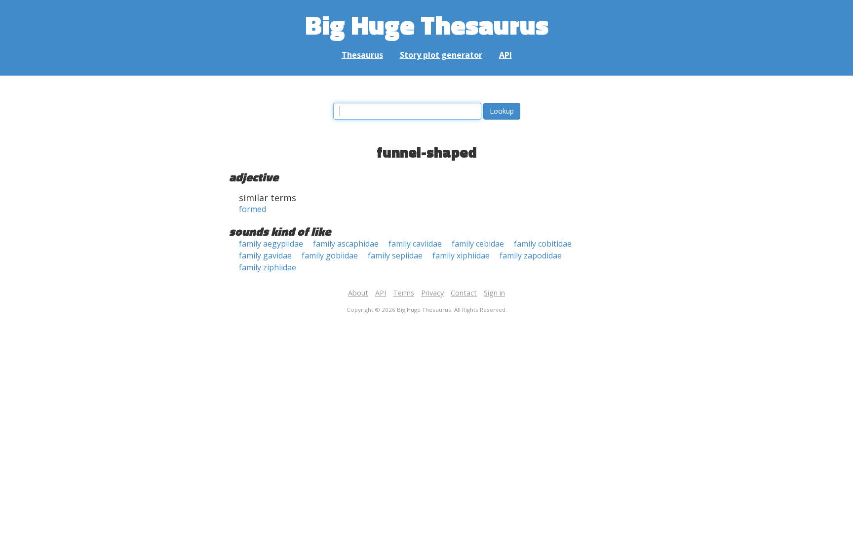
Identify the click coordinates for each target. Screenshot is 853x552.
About (358, 292)
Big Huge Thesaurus (426, 24)
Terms (403, 292)
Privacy (432, 292)
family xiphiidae (461, 255)
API (505, 54)
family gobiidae (330, 255)
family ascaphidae (346, 243)
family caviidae (415, 243)
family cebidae (478, 243)
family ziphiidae (267, 267)
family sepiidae (395, 255)
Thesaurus (362, 54)
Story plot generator (441, 54)
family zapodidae (531, 255)
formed (252, 209)
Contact (464, 292)
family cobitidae (543, 243)
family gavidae (265, 255)
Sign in (494, 292)
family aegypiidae (271, 243)
